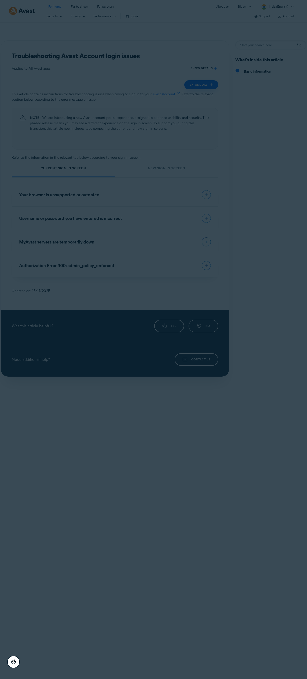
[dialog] (153, 339)
